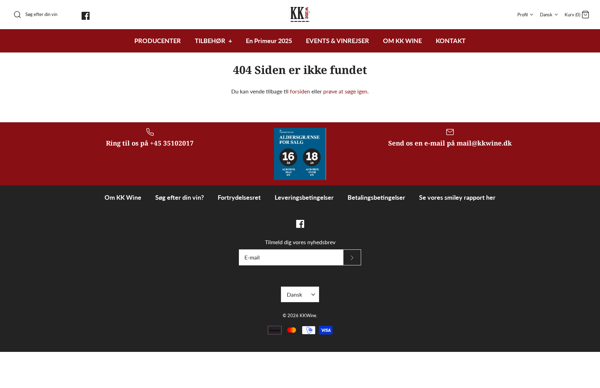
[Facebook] (86, 16)
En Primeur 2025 (269, 40)
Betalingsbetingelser (376, 197)
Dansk (546, 14)
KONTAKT (451, 40)
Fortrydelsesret (239, 197)
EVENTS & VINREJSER (337, 40)
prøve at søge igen (345, 91)
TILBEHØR (213, 40)
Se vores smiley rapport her (457, 197)
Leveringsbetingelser (304, 197)
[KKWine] (300, 14)
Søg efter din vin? (179, 197)
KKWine (308, 315)
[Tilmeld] (352, 257)
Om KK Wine (123, 197)
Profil (522, 14)
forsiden (300, 91)
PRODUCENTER (157, 40)
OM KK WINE (402, 40)
